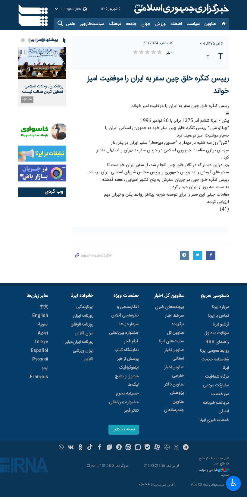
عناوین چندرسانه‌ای (174, 406)
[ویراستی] (109, 448)
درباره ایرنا (220, 307)
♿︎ (233, 482)
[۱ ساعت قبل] (42, 63)
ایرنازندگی (84, 307)
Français (39, 377)
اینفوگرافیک (129, 367)
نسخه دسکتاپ (123, 429)
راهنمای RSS (217, 342)
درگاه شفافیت (217, 376)
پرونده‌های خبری (169, 307)
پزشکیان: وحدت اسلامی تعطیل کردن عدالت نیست (42, 89)
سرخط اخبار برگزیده (174, 320)
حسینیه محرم (127, 393)
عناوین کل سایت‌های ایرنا (171, 337)
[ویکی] (71, 448)
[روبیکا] (167, 448)
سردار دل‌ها (129, 324)
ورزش (160, 24)
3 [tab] (29, 40)
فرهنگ (115, 24)
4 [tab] (23, 40)
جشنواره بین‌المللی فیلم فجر (124, 337)
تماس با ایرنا (218, 315)
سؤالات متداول (216, 333)
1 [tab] (43, 40)
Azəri (43, 333)
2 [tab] (36, 40)
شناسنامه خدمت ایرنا (215, 364)
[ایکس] (176, 448)
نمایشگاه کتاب (127, 350)
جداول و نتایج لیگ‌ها (127, 380)
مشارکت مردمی (216, 385)
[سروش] (119, 448)
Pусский (40, 359)
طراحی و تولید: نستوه (213, 473)
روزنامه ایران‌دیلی (78, 342)
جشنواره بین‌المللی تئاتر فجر (124, 406)
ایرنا (181, 9)
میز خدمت (220, 394)
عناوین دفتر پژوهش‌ (174, 389)
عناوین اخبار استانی (174, 354)
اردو (45, 368)
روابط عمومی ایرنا (214, 350)
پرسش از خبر (128, 359)
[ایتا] (128, 448)
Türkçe (41, 342)
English (40, 315)
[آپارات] (157, 448)
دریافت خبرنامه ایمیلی (216, 407)
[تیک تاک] (90, 448)
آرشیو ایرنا (221, 324)
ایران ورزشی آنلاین (83, 355)
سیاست (193, 24)
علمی (70, 24)
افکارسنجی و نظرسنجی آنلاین (125, 311)
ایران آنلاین (84, 333)
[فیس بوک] (99, 448)
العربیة (43, 324)
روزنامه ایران (83, 315)
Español (39, 350)
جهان (145, 24)
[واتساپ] (61, 448)
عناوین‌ (210, 24)
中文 (44, 307)
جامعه (131, 24)
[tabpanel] (42, 76)
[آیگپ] (138, 448)
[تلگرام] (186, 448)
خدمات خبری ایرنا (214, 420)
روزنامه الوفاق (81, 324)
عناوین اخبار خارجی (174, 371)
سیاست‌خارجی (92, 24)
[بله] (147, 448)
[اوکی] (80, 448)
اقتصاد (176, 24)
